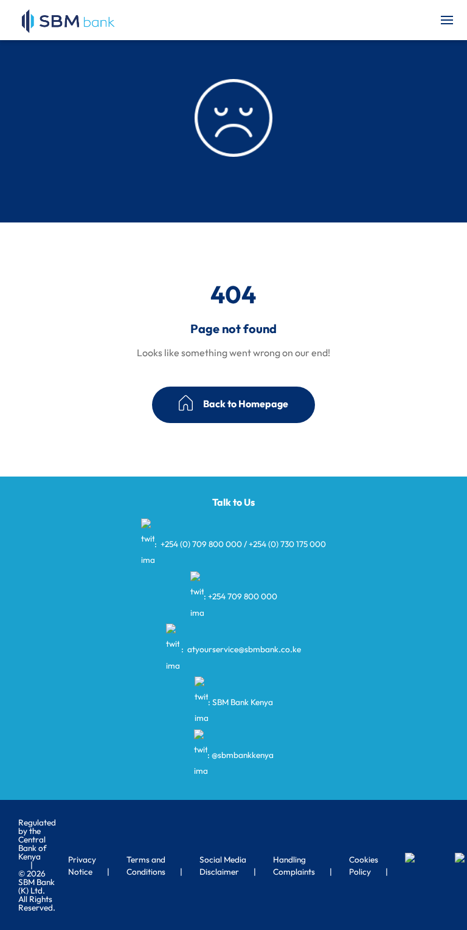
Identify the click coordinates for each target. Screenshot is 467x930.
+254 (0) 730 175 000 (287, 544)
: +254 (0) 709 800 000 (198, 544)
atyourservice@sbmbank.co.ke (243, 649)
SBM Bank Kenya (242, 702)
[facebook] (426, 859)
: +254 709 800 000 (240, 596)
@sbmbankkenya (243, 754)
